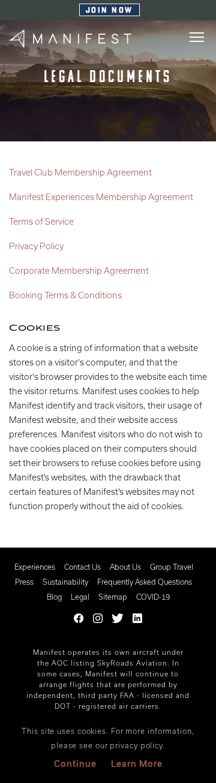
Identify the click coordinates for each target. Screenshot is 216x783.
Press (24, 582)
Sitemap (112, 596)
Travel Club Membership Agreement (80, 172)
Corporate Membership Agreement (79, 270)
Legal (80, 596)
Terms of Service (41, 221)
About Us (125, 567)
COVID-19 (153, 596)
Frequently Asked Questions (144, 582)
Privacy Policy (36, 246)
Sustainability (65, 582)
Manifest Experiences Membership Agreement (101, 197)
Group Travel (171, 567)
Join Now (109, 10)
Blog (54, 596)
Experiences (34, 567)
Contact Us (82, 567)
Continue (75, 763)
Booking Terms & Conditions (65, 295)
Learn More (137, 763)
